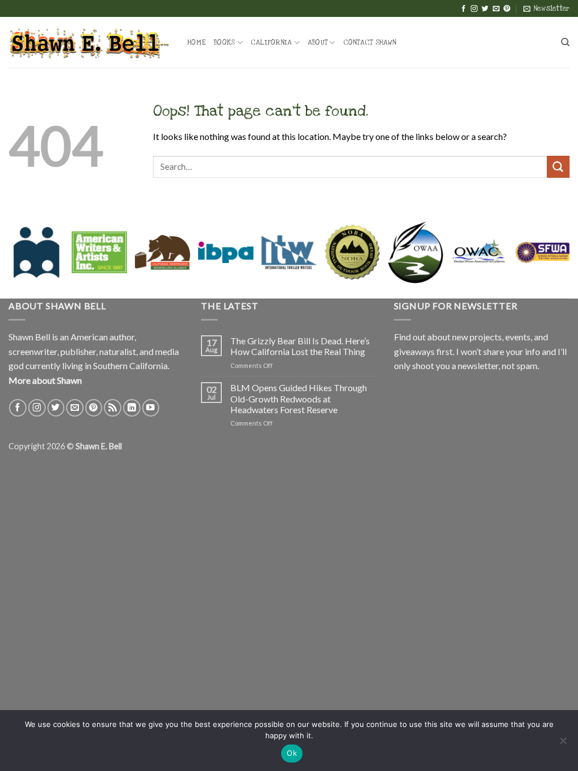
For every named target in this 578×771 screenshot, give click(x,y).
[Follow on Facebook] (463, 9)
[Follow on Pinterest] (506, 9)
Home (196, 42)
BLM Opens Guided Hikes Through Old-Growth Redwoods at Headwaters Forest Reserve (298, 398)
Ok (292, 752)
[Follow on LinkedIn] (132, 408)
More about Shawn (45, 380)
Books (224, 42)
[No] (563, 744)
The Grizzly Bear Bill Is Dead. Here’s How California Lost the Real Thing (300, 346)
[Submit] (558, 167)
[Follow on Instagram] (474, 9)
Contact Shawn (369, 42)
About (317, 42)
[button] (546, 8)
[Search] (565, 42)
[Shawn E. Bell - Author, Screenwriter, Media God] (89, 42)
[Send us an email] (496, 9)
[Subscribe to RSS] (112, 408)
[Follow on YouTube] (151, 408)
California (271, 42)
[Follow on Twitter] (484, 9)
